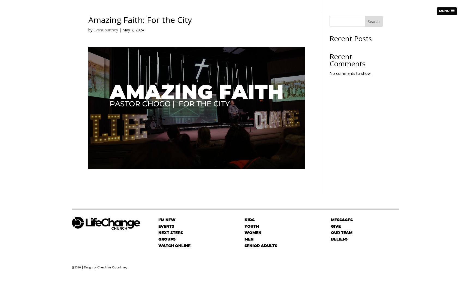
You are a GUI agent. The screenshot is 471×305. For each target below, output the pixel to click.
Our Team (341, 232)
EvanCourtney (105, 29)
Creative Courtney (112, 267)
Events (399, 11)
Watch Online (174, 245)
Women (252, 232)
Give (351, 11)
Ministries (371, 11)
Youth (251, 226)
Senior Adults (260, 245)
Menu (444, 11)
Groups (167, 239)
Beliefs (339, 239)
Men (248, 239)
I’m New (307, 11)
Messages (421, 11)
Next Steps (330, 11)
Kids (249, 219)
